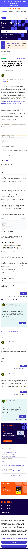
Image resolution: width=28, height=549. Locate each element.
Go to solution (21, 58)
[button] (26, 84)
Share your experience (12, 43)
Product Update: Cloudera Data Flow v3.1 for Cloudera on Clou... (13, 471)
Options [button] (4, 54)
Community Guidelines (8, 506)
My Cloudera (5, 512)
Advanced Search (5, 37)
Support (23, 11)
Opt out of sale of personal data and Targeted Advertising (14, 538)
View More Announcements (14, 475)
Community (4, 11)
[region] (14, 531)
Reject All (14, 542)
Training (11, 11)
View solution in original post (8, 319)
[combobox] (14, 34)
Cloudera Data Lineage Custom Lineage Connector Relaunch (12, 461)
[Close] (26, 517)
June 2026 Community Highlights (9, 456)
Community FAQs (6, 509)
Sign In (4, 17)
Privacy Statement (12, 535)
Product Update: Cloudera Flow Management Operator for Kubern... (13, 466)
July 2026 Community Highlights (9, 452)
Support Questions (6, 51)
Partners (17, 11)
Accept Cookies (14, 546)
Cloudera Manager (9, 70)
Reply (23, 293)
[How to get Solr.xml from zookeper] (1, 331)
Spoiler (6, 160)
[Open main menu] (26, 18)
